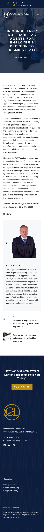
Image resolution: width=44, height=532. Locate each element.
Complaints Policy (10, 491)
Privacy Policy (9, 485)
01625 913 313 (23, 5)
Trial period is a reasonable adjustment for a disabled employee (25, 338)
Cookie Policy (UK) (11, 488)
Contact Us (22, 387)
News (8, 214)
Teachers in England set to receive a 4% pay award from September (26, 323)
